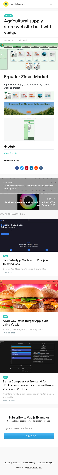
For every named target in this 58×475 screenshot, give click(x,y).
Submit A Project (46, 462)
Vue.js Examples (18, 4)
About (7, 462)
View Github (10, 153)
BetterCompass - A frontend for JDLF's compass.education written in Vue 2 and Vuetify (28, 385)
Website (8, 16)
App (17, 160)
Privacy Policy (29, 462)
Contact (16, 462)
